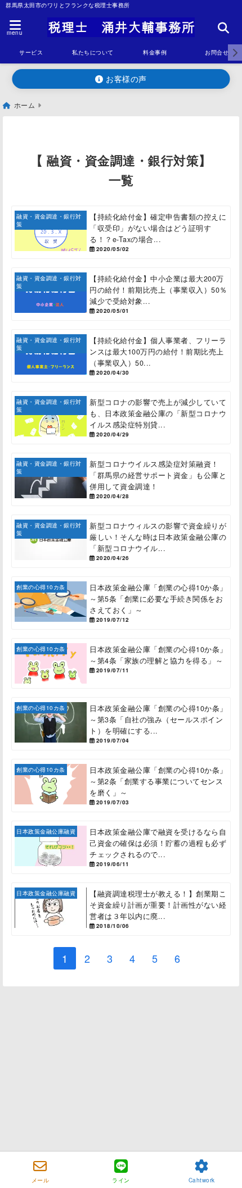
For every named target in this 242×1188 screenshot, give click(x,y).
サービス (31, 52)
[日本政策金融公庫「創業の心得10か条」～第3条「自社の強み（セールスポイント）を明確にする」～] (121, 724)
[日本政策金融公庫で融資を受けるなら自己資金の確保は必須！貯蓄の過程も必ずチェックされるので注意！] (121, 847)
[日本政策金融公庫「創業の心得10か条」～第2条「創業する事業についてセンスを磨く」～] (121, 785)
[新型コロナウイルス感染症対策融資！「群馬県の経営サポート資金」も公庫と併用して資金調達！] (121, 479)
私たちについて (93, 52)
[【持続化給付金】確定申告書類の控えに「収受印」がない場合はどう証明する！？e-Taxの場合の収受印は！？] (121, 232)
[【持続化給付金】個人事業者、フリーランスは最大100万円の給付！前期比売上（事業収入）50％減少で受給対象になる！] (121, 356)
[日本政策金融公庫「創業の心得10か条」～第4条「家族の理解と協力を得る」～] (121, 663)
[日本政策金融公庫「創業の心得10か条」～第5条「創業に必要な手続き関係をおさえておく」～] (121, 603)
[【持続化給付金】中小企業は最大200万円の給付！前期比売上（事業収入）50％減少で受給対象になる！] (121, 294)
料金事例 (155, 52)
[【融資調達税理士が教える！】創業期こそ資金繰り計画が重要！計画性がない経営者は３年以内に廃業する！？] (121, 909)
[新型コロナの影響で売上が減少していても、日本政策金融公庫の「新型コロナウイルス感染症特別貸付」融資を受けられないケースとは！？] (121, 418)
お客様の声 (125, 78)
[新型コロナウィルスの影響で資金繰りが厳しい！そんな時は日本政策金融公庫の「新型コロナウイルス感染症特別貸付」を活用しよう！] (121, 541)
